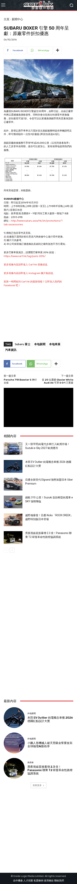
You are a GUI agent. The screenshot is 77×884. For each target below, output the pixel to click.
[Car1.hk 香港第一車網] (38, 5)
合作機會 (18, 880)
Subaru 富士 (22, 344)
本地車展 (54, 344)
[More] (57, 50)
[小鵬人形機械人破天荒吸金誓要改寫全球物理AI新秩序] (14, 742)
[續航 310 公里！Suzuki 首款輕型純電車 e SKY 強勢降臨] (13, 502)
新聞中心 (17, 19)
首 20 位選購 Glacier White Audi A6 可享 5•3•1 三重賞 (57, 381)
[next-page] (12, 550)
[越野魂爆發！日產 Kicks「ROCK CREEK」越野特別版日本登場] (13, 519)
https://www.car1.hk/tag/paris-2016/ (25, 256)
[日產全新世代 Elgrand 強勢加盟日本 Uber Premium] (13, 484)
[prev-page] (6, 550)
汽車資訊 (10, 350)
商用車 (30, 763)
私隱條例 (38, 880)
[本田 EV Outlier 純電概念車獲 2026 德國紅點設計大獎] (13, 466)
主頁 (6, 19)
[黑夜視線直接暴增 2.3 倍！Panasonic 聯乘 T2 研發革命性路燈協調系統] (13, 537)
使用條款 (49, 880)
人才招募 (28, 880)
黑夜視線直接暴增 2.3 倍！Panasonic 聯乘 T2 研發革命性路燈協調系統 (50, 770)
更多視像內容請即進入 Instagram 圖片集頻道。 (30, 273)
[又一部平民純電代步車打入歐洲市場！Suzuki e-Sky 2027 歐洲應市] (13, 448)
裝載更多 (37, 785)
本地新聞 (39, 344)
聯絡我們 (59, 880)
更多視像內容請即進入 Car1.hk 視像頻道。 (27, 264)
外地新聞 (31, 713)
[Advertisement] (38, 652)
